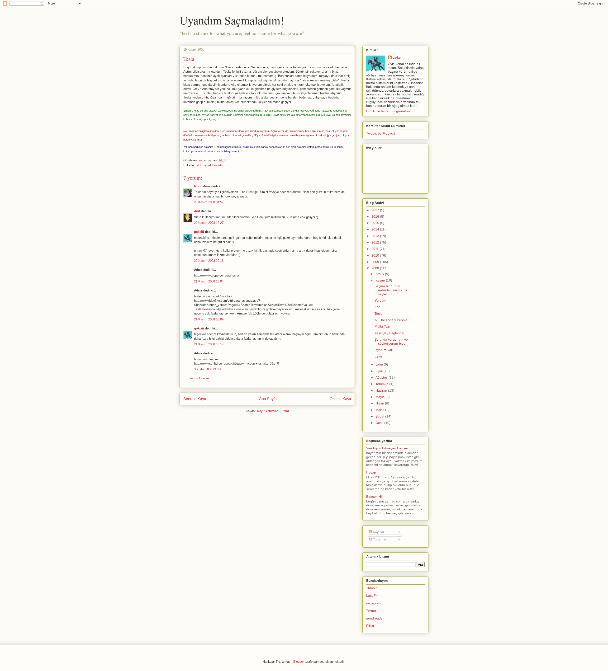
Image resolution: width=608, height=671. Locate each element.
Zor (377, 307)
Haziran (381, 390)
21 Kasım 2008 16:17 (208, 344)
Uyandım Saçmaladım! (232, 20)
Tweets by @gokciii (380, 133)
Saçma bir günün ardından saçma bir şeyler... (391, 290)
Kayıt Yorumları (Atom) (273, 411)
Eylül (379, 371)
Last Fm (372, 595)
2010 (375, 255)
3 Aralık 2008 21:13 (207, 369)
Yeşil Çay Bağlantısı (389, 333)
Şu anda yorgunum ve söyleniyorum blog (391, 341)
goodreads (374, 618)
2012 (375, 242)
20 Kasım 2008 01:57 (208, 202)
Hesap (371, 472)
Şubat (380, 416)
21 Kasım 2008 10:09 (208, 319)
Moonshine (202, 186)
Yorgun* (380, 300)
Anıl (197, 211)
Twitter (371, 611)
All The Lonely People (391, 320)
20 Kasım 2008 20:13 (208, 261)
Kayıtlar (378, 532)
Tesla (378, 313)
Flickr (370, 626)
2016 (375, 216)
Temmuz (382, 384)
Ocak (379, 423)
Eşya (378, 356)
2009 (375, 262)
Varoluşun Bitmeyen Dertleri (387, 448)
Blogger (298, 661)
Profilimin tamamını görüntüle (388, 111)
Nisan (380, 403)
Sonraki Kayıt (194, 399)
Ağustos (382, 377)
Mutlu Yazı (382, 326)
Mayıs (380, 397)
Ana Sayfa (268, 399)
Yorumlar (379, 539)
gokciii (199, 232)
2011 (375, 249)
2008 (375, 268)
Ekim (379, 364)
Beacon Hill (374, 496)
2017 (375, 210)
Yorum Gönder (199, 378)
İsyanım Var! (384, 350)
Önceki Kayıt (340, 399)
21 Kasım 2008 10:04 (208, 281)
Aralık (380, 274)
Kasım (380, 280)
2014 (375, 229)
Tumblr (371, 588)
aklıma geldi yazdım (210, 165)
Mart (379, 410)
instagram (373, 603)
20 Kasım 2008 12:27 (208, 223)
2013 (375, 236)
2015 (375, 223)
